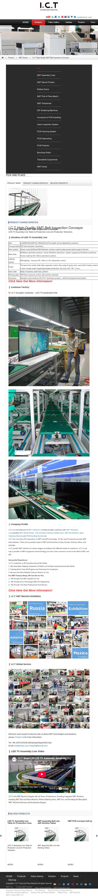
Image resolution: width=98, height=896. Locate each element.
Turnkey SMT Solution (24, 887)
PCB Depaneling (44, 138)
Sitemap (12, 879)
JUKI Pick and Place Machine (17, 892)
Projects (81, 22)
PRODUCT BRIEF (14, 183)
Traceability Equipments (47, 159)
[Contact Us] (75, 17)
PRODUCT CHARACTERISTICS (35, 183)
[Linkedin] (53, 17)
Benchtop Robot (44, 152)
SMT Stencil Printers (45, 82)
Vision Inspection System (47, 124)
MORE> (11, 864)
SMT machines (34, 530)
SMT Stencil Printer (26, 533)
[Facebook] (56, 17)
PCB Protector (43, 145)
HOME (26, 22)
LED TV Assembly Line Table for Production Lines (20, 822)
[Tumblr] (65, 17)
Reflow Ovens (43, 89)
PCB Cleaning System (46, 131)
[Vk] (69, 17)
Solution (68, 22)
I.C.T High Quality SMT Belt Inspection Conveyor (50, 57)
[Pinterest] (62, 17)
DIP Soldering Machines (47, 110)
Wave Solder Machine (43, 887)
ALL (39, 68)
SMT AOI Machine (72, 533)
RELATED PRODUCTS (59, 183)
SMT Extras (23, 57)
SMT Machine (75, 892)
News (76, 876)
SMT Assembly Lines (46, 75)
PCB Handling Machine (35, 536)
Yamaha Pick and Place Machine (59, 890)
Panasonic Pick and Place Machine (19, 890)
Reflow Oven (59, 533)
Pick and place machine (44, 533)
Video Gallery (53, 22)
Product (11, 57)
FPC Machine (40, 890)
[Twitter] (59, 17)
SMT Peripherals (44, 103)
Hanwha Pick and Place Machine (42, 892)
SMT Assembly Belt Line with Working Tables (49, 822)
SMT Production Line (62, 887)
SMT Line (9, 887)
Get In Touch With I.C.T (15, 895)
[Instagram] (72, 17)
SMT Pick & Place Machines (49, 96)
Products (38, 22)
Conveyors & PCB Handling (49, 117)
